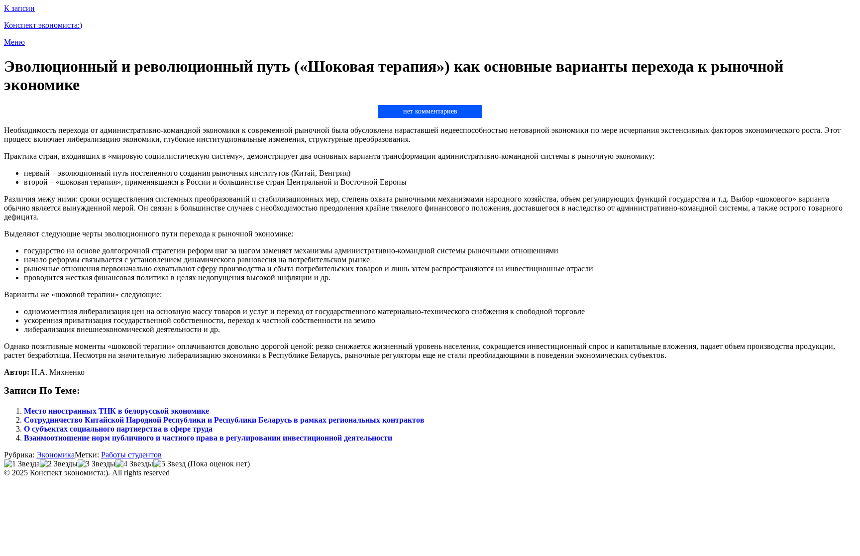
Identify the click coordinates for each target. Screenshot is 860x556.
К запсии (19, 8)
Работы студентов (131, 454)
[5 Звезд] (169, 463)
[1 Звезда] (22, 463)
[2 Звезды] (59, 463)
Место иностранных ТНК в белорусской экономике (116, 411)
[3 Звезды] (96, 463)
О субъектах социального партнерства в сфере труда (118, 429)
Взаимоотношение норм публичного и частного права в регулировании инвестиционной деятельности (208, 438)
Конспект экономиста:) (43, 25)
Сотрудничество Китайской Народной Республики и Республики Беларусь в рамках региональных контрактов (224, 420)
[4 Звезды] (134, 463)
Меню (14, 42)
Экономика (55, 454)
